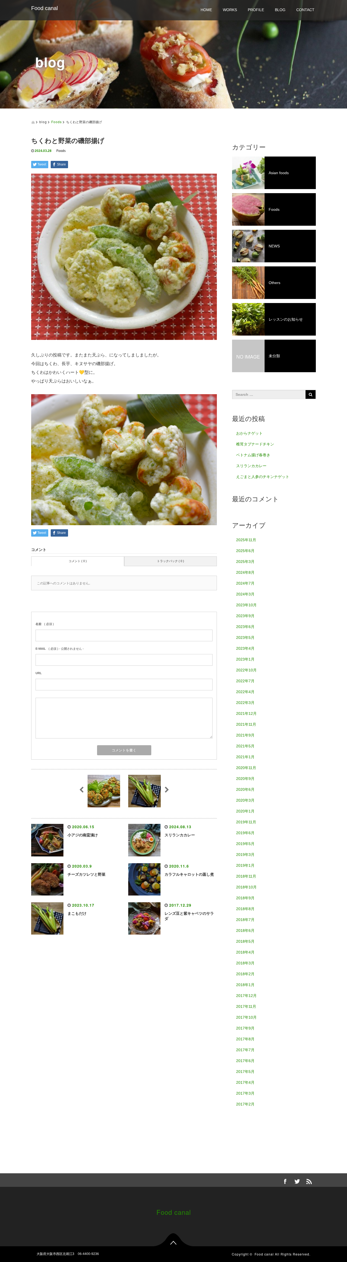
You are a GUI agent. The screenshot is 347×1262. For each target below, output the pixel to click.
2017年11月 (246, 1006)
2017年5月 (245, 1071)
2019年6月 (245, 833)
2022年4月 (245, 692)
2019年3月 (245, 854)
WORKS (230, 10)
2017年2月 (245, 1104)
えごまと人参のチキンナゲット (262, 476)
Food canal (44, 8)
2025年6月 (245, 551)
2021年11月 (246, 724)
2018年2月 (245, 974)
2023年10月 (246, 605)
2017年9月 (245, 1028)
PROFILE (256, 10)
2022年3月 (245, 702)
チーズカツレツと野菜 (86, 874)
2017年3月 (245, 1093)
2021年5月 (245, 746)
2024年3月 (245, 594)
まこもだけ (77, 913)
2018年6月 (245, 930)
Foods (56, 121)
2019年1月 (245, 865)
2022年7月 (245, 681)
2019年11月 (246, 822)
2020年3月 (245, 800)
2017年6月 (245, 1061)
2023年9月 (245, 616)
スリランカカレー (180, 835)
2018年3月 (245, 963)
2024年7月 (245, 583)
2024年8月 (245, 572)
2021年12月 (246, 713)
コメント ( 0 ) (78, 561)
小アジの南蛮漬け (83, 835)
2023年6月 (245, 626)
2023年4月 (245, 648)
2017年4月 (245, 1082)
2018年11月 (246, 876)
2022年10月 (246, 670)
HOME (206, 10)
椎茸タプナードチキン (255, 444)
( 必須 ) (45, 624)
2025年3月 (245, 561)
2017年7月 (245, 1050)
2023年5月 (245, 637)
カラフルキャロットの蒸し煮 (189, 874)
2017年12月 (246, 995)
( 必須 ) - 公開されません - (60, 648)
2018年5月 (245, 941)
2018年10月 (246, 887)
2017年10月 (246, 1017)
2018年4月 (245, 952)
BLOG (280, 10)
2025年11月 (246, 540)
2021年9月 (245, 735)
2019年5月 (245, 844)
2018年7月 (245, 919)
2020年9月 (245, 778)
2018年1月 (245, 985)
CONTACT (305, 10)
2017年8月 (245, 1039)
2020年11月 (246, 768)
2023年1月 (245, 659)
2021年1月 (245, 757)
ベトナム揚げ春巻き (253, 455)
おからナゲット (249, 433)
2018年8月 (245, 909)
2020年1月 (245, 811)
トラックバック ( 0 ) (170, 561)
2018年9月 (245, 898)
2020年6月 (245, 789)
